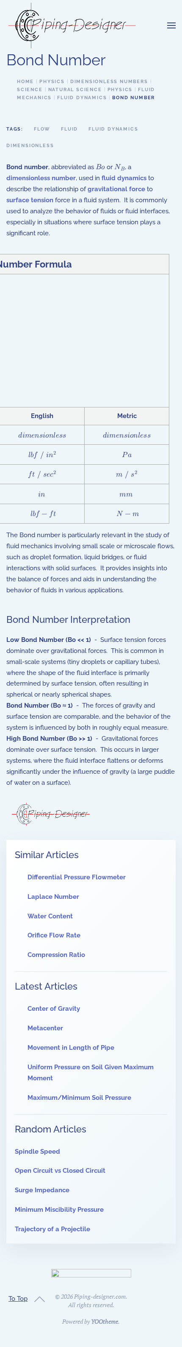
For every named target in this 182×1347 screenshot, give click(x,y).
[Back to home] (72, 25)
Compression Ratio (56, 955)
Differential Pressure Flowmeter (77, 877)
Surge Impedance (42, 1190)
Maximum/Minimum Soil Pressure (79, 1098)
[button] (171, 25)
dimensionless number (41, 178)
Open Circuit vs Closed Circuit (60, 1170)
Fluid (69, 129)
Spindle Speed (37, 1151)
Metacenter (45, 1028)
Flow (42, 129)
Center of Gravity (54, 1008)
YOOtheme (104, 1321)
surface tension (29, 200)
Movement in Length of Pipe (71, 1047)
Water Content (50, 916)
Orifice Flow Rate (54, 935)
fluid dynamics (124, 178)
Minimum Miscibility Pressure (59, 1209)
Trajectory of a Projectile (52, 1229)
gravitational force (116, 189)
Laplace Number (53, 897)
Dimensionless (30, 145)
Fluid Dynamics (113, 129)
